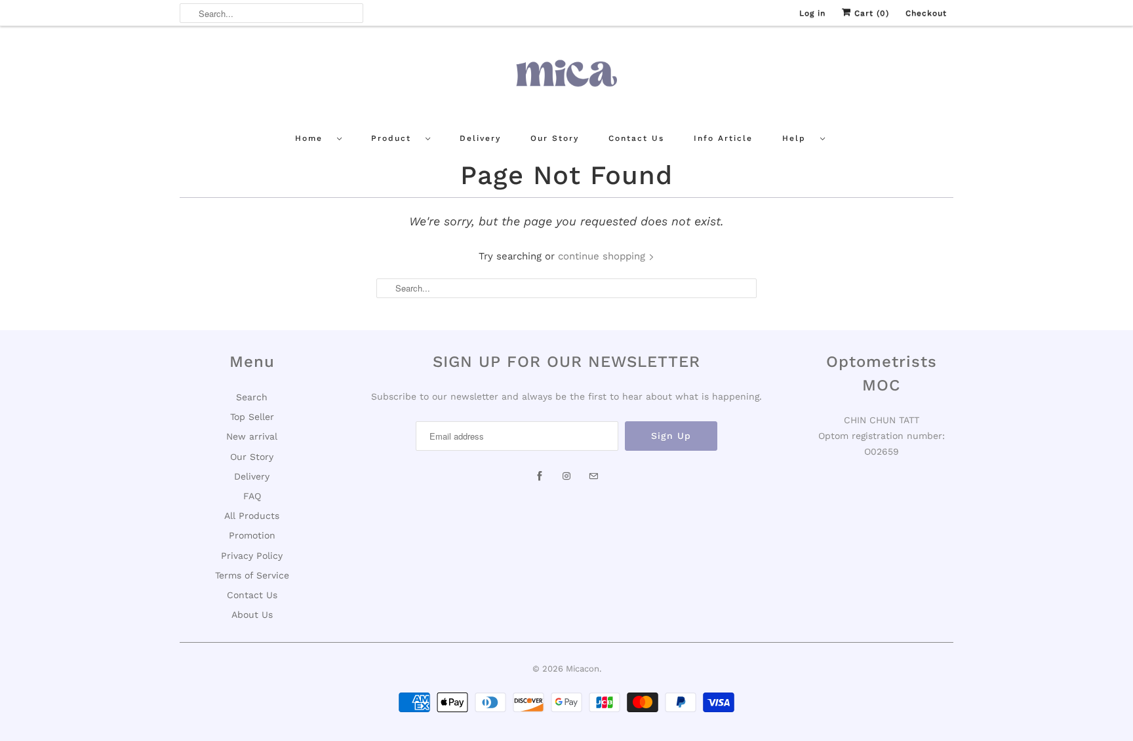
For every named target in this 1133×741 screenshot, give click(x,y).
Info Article (723, 138)
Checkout (926, 13)
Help (798, 138)
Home (312, 138)
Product (395, 138)
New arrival (251, 436)
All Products (251, 515)
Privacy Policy (252, 555)
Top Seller (252, 416)
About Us (252, 614)
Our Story (554, 138)
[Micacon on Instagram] (566, 476)
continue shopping (603, 256)
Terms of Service (252, 575)
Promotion (252, 535)
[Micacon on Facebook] (539, 476)
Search (252, 397)
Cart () (870, 13)
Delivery (480, 138)
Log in (812, 13)
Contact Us (636, 138)
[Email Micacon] (593, 476)
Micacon (582, 669)
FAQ (252, 496)
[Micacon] (566, 78)
